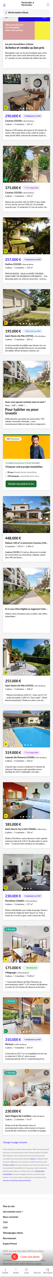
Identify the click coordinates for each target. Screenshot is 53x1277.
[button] (20, 107)
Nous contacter (10, 1217)
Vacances (37, 1273)
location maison (9, 1165)
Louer (26, 1273)
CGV (5, 1227)
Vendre (16, 1273)
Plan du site (9, 1206)
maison (32, 1159)
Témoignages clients (13, 1232)
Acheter (5, 1273)
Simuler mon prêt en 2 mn (21, 483)
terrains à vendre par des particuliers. (17, 1180)
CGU (5, 1222)
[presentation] (6, 93)
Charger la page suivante (15, 1142)
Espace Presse (10, 1243)
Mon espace (47, 1273)
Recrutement (9, 1238)
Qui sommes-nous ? (13, 1211)
